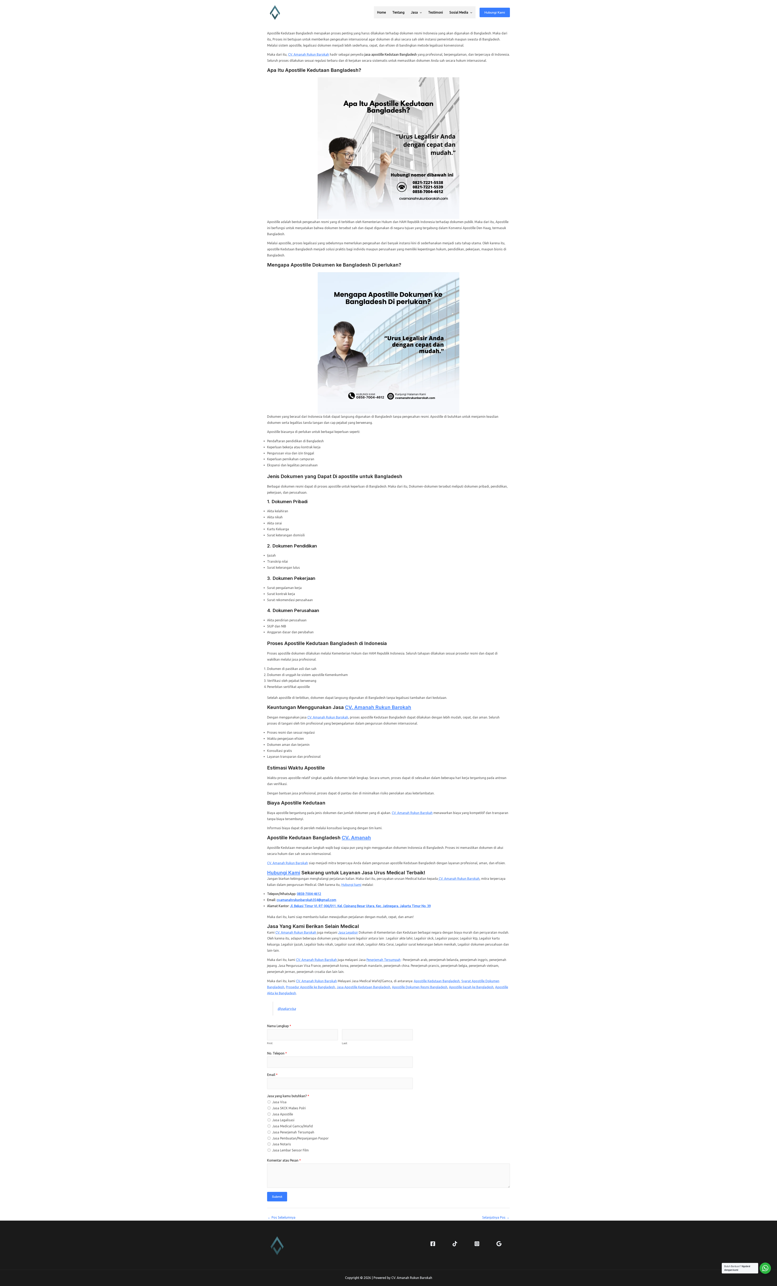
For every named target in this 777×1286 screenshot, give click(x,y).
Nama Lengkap (279, 1026)
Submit (277, 1197)
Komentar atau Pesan (284, 1160)
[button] (420, 12)
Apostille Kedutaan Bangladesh (437, 981)
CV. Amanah (356, 838)
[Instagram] (477, 1244)
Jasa (414, 12)
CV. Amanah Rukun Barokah (308, 54)
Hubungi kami (351, 884)
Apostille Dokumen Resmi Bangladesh (419, 987)
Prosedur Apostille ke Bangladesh (310, 987)
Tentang (398, 12)
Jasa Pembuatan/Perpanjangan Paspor (300, 1138)
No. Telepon (277, 1053)
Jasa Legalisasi (283, 1120)
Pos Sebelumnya (281, 1217)
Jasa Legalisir (348, 932)
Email (272, 1075)
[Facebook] (433, 1244)
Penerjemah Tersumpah (383, 960)
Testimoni (435, 12)
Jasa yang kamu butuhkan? (288, 1096)
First (270, 1043)
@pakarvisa (286, 1009)
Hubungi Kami (283, 873)
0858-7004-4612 (309, 894)
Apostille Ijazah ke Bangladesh (471, 987)
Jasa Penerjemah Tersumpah (293, 1132)
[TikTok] (455, 1244)
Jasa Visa (279, 1102)
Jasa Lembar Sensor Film (290, 1150)
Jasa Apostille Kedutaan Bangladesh (363, 987)
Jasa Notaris (281, 1144)
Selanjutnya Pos (496, 1217)
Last (344, 1043)
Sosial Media (458, 12)
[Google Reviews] (499, 1244)
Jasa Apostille (282, 1114)
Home (381, 12)
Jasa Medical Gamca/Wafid (292, 1126)
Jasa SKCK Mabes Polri (289, 1108)
